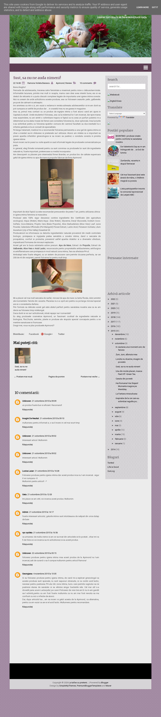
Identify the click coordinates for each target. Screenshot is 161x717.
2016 (113, 326)
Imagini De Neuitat (30, 418)
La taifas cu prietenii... (79, 682)
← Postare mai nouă (23, 376)
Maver (108, 686)
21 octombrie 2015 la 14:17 (41, 512)
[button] (80, 68)
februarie (119, 439)
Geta (24, 494)
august (118, 412)
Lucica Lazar (28, 471)
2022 (113, 299)
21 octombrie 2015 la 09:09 (44, 401)
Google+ (48, 334)
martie (118, 434)
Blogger (104, 682)
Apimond (60, 83)
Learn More (142, 7)
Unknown (26, 401)
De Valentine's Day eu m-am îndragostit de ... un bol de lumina (132, 149)
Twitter (61, 334)
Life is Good (113, 467)
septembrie (120, 407)
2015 (113, 331)
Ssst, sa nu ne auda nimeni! (37, 77)
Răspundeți (27, 409)
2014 (113, 449)
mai (117, 425)
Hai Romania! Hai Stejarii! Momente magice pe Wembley (127, 386)
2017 (113, 322)
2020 (113, 308)
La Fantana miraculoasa (126, 394)
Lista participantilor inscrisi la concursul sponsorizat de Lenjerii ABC (132, 191)
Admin (25, 512)
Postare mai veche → (90, 376)
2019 (113, 313)
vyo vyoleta (27, 532)
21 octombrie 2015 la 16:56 (45, 532)
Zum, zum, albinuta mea (126, 354)
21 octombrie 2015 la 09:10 (52, 418)
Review (68, 83)
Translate (130, 117)
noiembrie (120, 339)
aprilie (118, 430)
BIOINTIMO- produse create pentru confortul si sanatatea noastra (129, 139)
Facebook (34, 334)
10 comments (86, 83)
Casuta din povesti (124, 378)
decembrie (120, 334)
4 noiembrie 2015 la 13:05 (44, 574)
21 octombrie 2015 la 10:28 (47, 471)
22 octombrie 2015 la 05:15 (44, 553)
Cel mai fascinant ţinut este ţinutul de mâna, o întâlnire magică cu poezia (132, 178)
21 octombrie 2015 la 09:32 (44, 436)
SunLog (111, 471)
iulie (117, 416)
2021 (113, 303)
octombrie (120, 343)
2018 (113, 317)
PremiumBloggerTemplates (89, 686)
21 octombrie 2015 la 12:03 (40, 494)
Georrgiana (27, 574)
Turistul (111, 463)
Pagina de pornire (56, 376)
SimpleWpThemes (67, 686)
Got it (155, 7)
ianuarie (118, 443)
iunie (117, 421)
